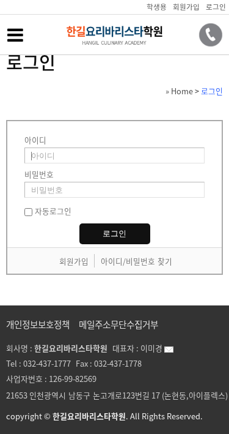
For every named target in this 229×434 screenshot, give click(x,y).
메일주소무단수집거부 (118, 324)
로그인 (216, 6)
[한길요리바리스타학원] (114, 45)
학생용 (157, 6)
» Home (179, 91)
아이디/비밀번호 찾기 (136, 261)
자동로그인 (53, 211)
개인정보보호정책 (38, 324)
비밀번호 (39, 174)
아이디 (35, 140)
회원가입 (186, 6)
